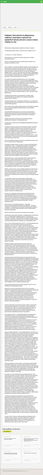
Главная (4, 27)
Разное (15, 27)
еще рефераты (7, 431)
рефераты (10, 27)
